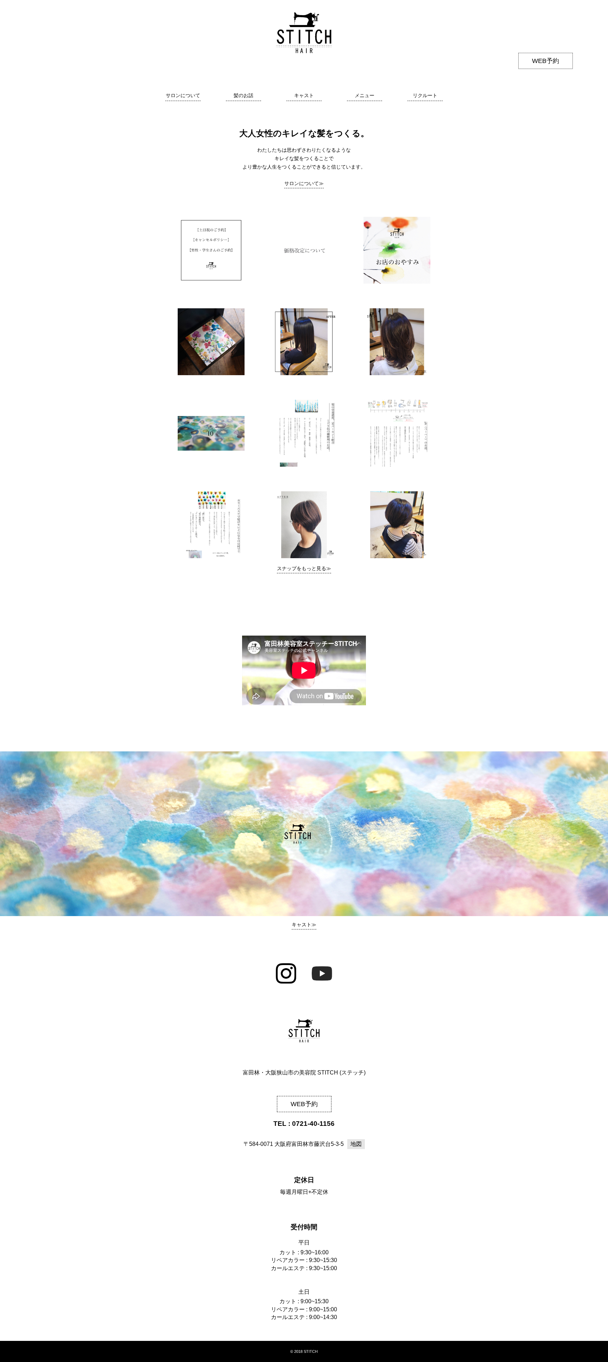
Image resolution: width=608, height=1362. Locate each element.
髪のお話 (243, 95)
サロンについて (183, 95)
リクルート (425, 95)
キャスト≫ (304, 924)
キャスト (304, 95)
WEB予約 (545, 60)
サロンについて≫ (304, 183)
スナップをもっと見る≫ (304, 568)
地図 (356, 1144)
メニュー (364, 95)
